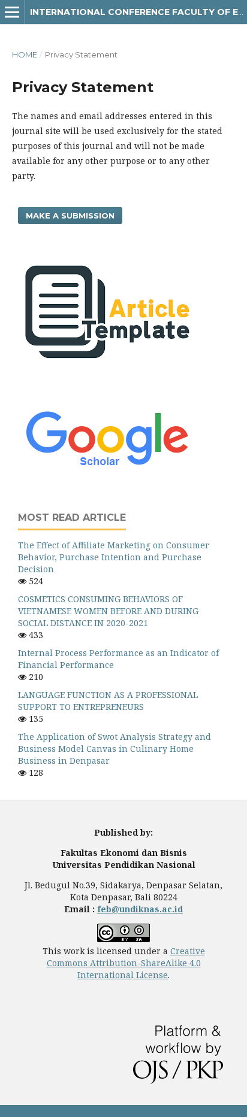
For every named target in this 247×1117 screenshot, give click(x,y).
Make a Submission (70, 215)
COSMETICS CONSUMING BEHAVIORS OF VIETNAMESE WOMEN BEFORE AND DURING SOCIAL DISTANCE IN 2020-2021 (108, 611)
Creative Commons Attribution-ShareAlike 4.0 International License (126, 963)
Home (24, 54)
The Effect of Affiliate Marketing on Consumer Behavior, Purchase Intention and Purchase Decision (113, 557)
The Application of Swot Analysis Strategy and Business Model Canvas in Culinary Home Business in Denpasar (114, 748)
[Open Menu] (12, 12)
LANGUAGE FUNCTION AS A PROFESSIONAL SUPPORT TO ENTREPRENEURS (108, 700)
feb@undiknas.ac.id (140, 909)
